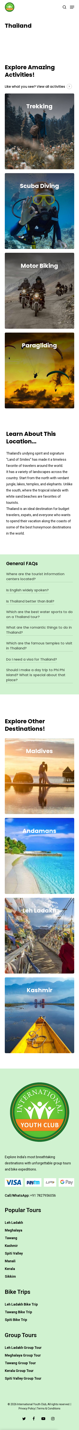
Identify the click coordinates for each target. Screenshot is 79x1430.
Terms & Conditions (48, 1408)
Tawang (11, 1238)
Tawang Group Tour (20, 1363)
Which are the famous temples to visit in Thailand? (39, 646)
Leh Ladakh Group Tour (23, 1348)
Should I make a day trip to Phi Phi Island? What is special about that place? (35, 674)
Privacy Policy (27, 1408)
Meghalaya (13, 1230)
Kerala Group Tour (19, 1371)
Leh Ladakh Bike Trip (21, 1304)
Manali (10, 1261)
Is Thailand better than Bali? (30, 601)
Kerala (10, 1269)
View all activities (51, 86)
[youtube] (43, 1418)
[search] (64, 7)
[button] (72, 7)
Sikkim (10, 1276)
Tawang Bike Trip (18, 1312)
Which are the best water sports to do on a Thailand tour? (39, 614)
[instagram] (53, 1418)
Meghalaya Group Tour (23, 1355)
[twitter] (24, 1418)
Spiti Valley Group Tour (23, 1378)
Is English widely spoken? (27, 590)
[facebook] (34, 1418)
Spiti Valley (14, 1253)
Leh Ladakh (14, 1223)
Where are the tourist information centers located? (35, 576)
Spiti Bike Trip (16, 1320)
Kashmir (11, 1246)
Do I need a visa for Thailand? (31, 659)
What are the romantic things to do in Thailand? (39, 630)
